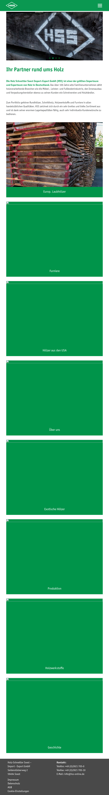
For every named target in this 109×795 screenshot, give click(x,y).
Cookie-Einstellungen (18, 791)
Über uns (54, 430)
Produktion (54, 588)
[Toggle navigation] (100, 5)
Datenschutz (14, 783)
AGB (10, 787)
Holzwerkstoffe (54, 668)
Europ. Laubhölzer (54, 191)
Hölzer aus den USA (55, 350)
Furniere (55, 271)
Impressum (13, 779)
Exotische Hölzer (54, 509)
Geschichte (54, 747)
